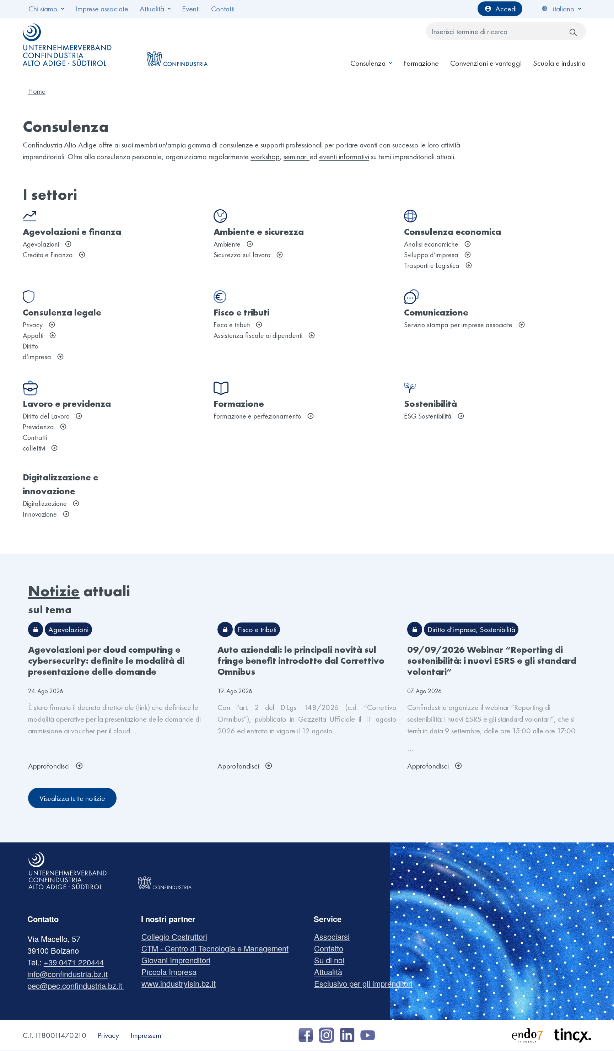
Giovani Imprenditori (178, 959)
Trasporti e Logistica (431, 265)
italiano (564, 9)
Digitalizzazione (45, 503)
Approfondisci (49, 766)
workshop (265, 156)
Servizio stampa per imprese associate (458, 324)
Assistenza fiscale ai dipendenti (258, 335)
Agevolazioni (41, 244)
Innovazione (40, 514)
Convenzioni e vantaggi (486, 63)
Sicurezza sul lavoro (242, 254)
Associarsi (334, 936)
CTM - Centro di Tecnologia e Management (218, 948)
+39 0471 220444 (74, 962)
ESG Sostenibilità (428, 416)
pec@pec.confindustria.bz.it (75, 985)
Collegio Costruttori (177, 936)
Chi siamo (43, 9)
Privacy (33, 324)
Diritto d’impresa (37, 351)
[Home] (67, 45)
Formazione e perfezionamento (257, 416)
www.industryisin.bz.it (181, 983)
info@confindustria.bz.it (67, 973)
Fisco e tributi (232, 324)
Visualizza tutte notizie (72, 798)
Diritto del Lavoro (46, 416)
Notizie (54, 591)
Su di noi (331, 959)
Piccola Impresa (171, 971)
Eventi (191, 9)
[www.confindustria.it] (177, 45)
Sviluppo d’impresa (431, 254)
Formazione (421, 63)
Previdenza (38, 426)
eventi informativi (344, 156)
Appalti (33, 335)
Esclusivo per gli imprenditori (366, 983)
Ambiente (227, 244)
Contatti (223, 9)
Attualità (152, 9)
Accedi (506, 9)
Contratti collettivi (35, 443)
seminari (296, 156)
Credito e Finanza (48, 254)
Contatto (331, 948)
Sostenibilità (497, 629)
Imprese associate (101, 9)
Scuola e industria (559, 63)
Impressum (145, 1035)
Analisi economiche (431, 244)
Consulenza (368, 63)
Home (36, 91)
